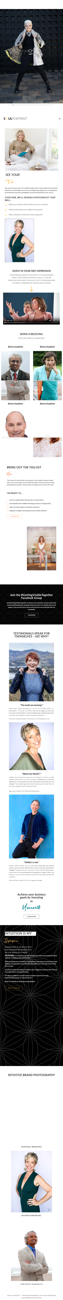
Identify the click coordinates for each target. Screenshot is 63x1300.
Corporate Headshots (31, 1284)
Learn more (14, 516)
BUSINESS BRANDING (31, 1215)
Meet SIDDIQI (14, 988)
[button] (1, 54)
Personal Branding (31, 1147)
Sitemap (39, 1297)
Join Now (31, 615)
